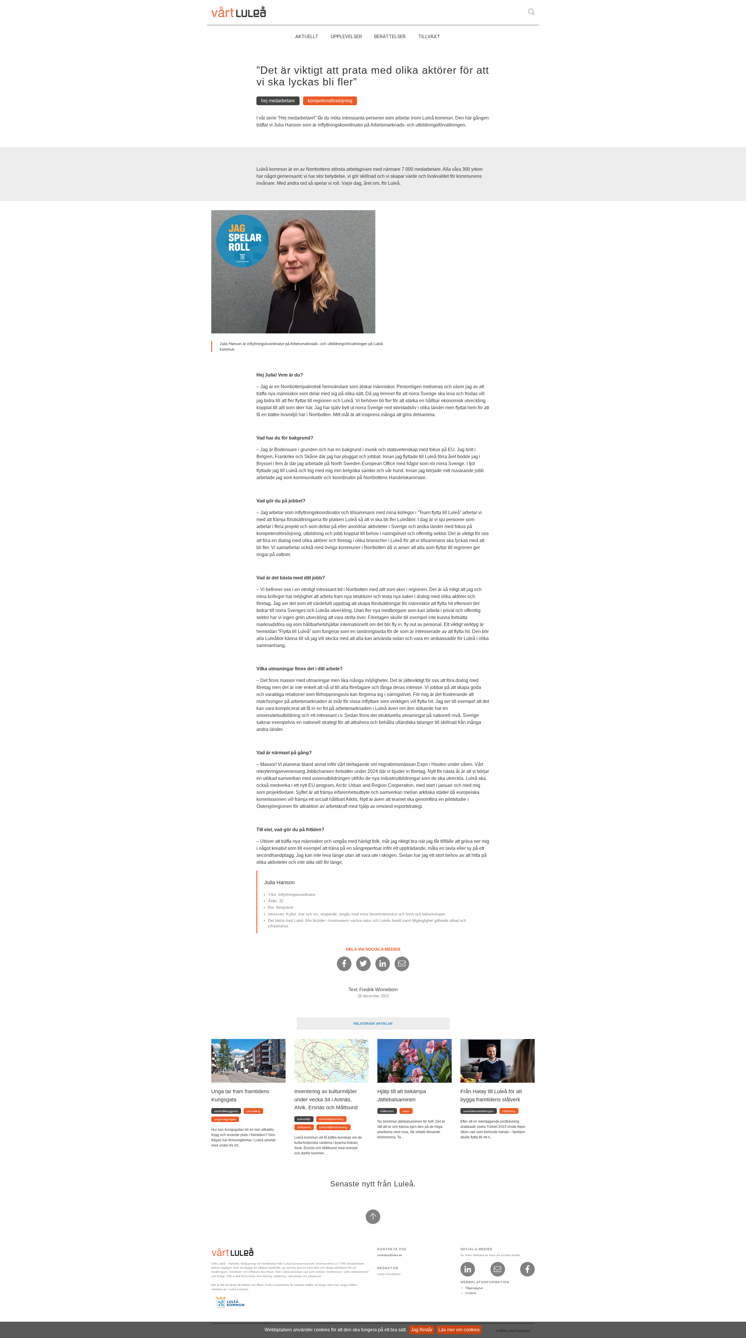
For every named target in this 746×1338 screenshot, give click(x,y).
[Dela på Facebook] (344, 964)
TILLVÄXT (429, 36)
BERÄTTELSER (390, 36)
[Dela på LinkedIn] (382, 964)
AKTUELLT (306, 36)
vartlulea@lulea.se (389, 1255)
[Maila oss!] (497, 1269)
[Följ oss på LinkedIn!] (467, 1269)
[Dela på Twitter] (363, 964)
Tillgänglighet (474, 1288)
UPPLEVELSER (346, 36)
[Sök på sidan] (531, 12)
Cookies (470, 1293)
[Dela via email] (402, 964)
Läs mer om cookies (459, 1329)
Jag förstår (421, 1329)
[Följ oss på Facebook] (527, 1269)
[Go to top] (373, 1216)
